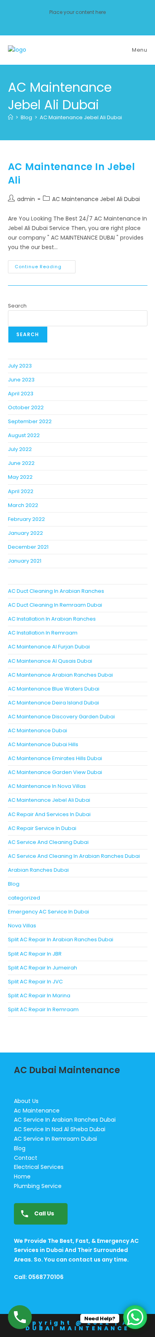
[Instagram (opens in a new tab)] (77, 21)
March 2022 (23, 505)
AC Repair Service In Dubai (42, 828)
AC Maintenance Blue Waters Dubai (53, 689)
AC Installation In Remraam (43, 633)
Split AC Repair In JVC (35, 981)
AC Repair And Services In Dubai (49, 814)
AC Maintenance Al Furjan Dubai (49, 646)
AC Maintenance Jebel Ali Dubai (81, 117)
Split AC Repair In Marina (39, 995)
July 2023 (20, 366)
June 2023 (21, 379)
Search (17, 306)
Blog (13, 884)
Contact (25, 1158)
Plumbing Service (38, 1186)
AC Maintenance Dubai (37, 730)
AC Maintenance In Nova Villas (47, 786)
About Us (26, 1101)
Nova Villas (22, 925)
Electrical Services (39, 1167)
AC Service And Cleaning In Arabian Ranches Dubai (74, 856)
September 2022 (30, 421)
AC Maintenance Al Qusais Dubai (50, 661)
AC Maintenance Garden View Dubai (55, 772)
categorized (24, 898)
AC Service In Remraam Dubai (55, 1139)
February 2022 (26, 519)
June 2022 (21, 463)
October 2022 (26, 407)
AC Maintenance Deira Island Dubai (53, 702)
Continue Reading (45, 265)
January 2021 (24, 561)
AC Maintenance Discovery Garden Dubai (61, 716)
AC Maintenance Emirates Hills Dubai (55, 758)
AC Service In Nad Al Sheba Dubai (59, 1129)
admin (26, 199)
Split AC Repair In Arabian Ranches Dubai (60, 939)
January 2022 (25, 533)
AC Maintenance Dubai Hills (43, 744)
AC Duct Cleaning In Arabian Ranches (56, 591)
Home (22, 1176)
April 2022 (20, 491)
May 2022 (20, 477)
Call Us (43, 1213)
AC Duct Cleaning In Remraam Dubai (55, 605)
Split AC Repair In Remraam (43, 1009)
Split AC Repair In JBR (35, 954)
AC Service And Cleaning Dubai (48, 842)
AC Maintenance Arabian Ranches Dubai (60, 675)
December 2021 (28, 547)
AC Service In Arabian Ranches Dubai (65, 1120)
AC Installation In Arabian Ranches (52, 619)
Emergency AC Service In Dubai (48, 911)
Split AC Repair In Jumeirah (42, 967)
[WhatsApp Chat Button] (135, 1317)
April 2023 (20, 393)
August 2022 (24, 435)
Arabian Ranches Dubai (38, 870)
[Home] (10, 117)
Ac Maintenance (37, 1110)
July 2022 (20, 449)
